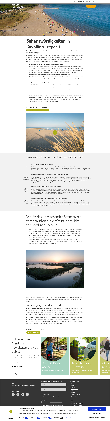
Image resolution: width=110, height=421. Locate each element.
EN (42, 217)
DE (52, 217)
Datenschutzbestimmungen (56, 223)
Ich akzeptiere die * (52, 223)
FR (57, 217)
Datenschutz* (43, 221)
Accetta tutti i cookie (96, 409)
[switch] (38, 418)
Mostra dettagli (69, 417)
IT (47, 217)
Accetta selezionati (97, 413)
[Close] (73, 191)
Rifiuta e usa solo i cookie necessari (97, 417)
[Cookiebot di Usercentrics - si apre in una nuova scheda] (10, 418)
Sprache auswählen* (45, 215)
